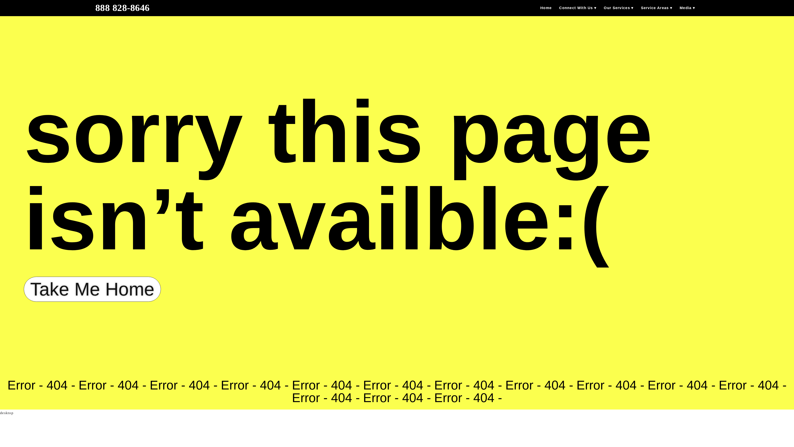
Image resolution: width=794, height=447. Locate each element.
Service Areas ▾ (656, 8)
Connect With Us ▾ (577, 8)
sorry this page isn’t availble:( (338, 175)
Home (546, 8)
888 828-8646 (122, 8)
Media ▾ (687, 8)
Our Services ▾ (618, 8)
